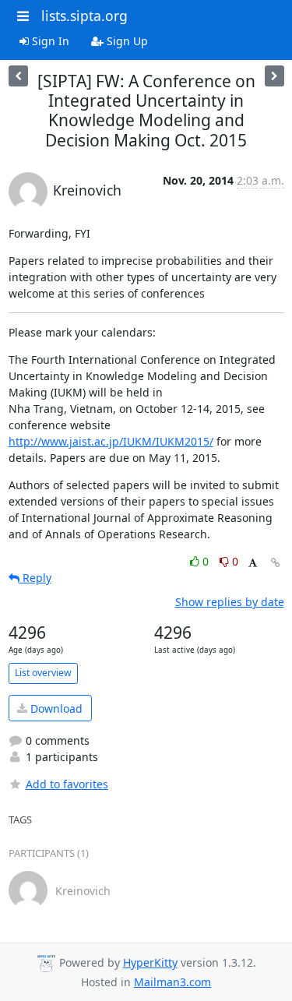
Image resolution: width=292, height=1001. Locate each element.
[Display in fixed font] (252, 563)
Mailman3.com (172, 982)
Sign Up (126, 40)
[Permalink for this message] (275, 562)
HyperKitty (150, 962)
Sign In (49, 40)
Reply (35, 577)
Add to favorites (67, 784)
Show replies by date (229, 601)
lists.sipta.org (84, 15)
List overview (43, 672)
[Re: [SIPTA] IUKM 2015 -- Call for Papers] (18, 75)
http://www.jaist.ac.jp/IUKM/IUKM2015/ (111, 441)
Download (55, 708)
